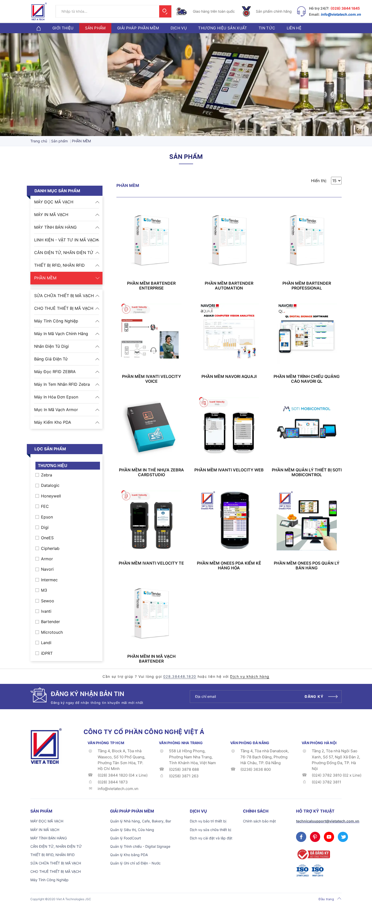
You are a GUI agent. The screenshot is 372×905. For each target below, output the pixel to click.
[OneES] (46, 745)
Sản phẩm (95, 28)
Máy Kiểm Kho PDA (52, 422)
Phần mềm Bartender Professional (306, 286)
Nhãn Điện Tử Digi (51, 346)
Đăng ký (314, 696)
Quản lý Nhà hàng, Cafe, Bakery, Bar (140, 821)
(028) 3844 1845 (345, 8)
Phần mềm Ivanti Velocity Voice (151, 379)
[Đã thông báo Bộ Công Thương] (313, 854)
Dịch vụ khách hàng (249, 676)
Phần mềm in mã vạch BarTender (151, 659)
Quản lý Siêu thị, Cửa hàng (132, 829)
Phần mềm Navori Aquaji (229, 376)
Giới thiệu (63, 28)
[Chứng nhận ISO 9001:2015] (317, 870)
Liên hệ (294, 28)
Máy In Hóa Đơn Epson (56, 396)
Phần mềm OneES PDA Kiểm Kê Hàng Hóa (229, 565)
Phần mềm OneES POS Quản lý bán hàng (306, 565)
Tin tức (267, 28)
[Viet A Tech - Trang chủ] (39, 11)
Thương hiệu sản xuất (222, 28)
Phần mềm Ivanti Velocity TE (151, 563)
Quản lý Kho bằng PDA (129, 855)
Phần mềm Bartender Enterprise (151, 286)
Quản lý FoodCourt (125, 838)
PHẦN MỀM (45, 277)
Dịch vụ (179, 28)
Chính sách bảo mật (259, 821)
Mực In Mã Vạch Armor (56, 409)
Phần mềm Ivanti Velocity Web (229, 470)
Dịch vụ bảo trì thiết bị (208, 821)
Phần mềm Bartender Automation (229, 286)
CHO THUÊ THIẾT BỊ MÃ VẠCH (63, 308)
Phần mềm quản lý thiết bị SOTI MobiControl (307, 472)
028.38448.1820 (179, 676)
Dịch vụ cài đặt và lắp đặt (211, 838)
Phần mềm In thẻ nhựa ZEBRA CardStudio (151, 472)
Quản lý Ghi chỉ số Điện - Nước (135, 863)
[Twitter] (343, 837)
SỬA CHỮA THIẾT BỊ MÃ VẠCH (64, 295)
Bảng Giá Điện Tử (51, 358)
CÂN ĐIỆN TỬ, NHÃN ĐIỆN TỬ (63, 252)
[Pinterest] (315, 837)
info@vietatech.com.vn (341, 14)
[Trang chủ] (38, 28)
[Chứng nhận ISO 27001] (302, 870)
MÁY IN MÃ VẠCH (51, 214)
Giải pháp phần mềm (138, 28)
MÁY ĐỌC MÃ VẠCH (53, 201)
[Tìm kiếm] (165, 11)
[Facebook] (301, 837)
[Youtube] (329, 837)
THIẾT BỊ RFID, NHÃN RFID (59, 265)
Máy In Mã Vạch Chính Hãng (61, 333)
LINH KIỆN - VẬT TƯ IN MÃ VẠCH (66, 239)
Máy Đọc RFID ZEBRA (55, 371)
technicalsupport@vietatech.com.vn (327, 821)
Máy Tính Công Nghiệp (56, 320)
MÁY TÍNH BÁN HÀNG (55, 227)
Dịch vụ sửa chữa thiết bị (210, 829)
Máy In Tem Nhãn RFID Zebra (62, 384)
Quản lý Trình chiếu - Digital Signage (140, 846)
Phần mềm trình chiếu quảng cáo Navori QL (307, 379)
